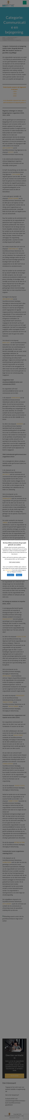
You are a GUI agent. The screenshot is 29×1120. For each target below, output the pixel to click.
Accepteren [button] (10, 575)
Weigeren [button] (19, 575)
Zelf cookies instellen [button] (14, 562)
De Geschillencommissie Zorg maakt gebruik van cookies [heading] (14, 544)
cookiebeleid (8, 570)
